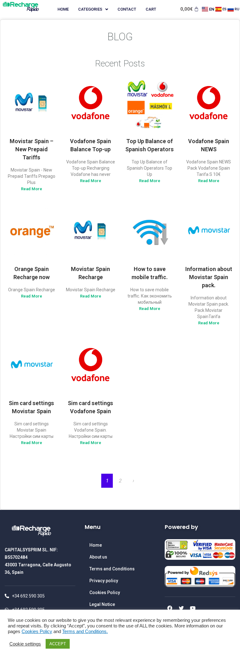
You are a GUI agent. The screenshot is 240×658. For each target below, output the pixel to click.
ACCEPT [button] (57, 643)
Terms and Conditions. (85, 631)
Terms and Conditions (112, 568)
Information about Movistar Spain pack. (208, 277)
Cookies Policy (104, 592)
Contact (127, 9)
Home (63, 9)
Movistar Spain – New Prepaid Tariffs (31, 149)
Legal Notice (102, 604)
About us (98, 556)
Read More (31, 188)
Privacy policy (103, 580)
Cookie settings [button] (25, 643)
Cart (151, 9)
